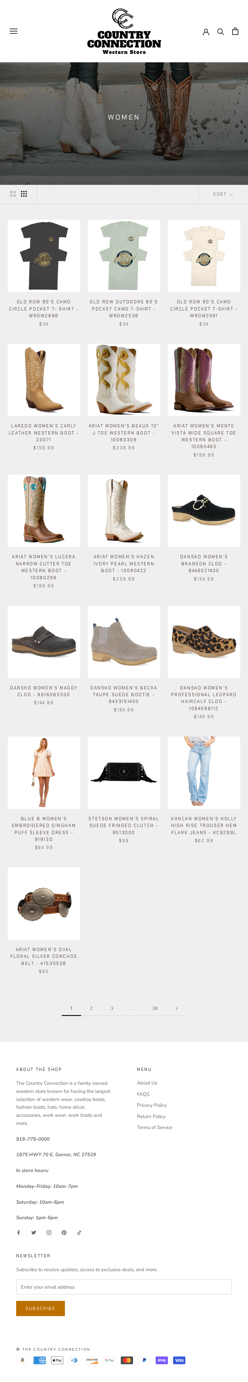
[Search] (220, 31)
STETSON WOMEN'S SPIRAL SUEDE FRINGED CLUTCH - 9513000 (123, 825)
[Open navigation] (13, 31)
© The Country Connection (53, 1349)
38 (155, 1008)
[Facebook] (18, 1232)
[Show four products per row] (24, 194)
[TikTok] (79, 1232)
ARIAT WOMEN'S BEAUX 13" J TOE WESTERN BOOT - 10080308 (124, 433)
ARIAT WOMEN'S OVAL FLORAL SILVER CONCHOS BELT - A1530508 (44, 956)
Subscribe (41, 1308)
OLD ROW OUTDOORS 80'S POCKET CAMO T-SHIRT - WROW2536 (124, 309)
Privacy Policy (152, 1105)
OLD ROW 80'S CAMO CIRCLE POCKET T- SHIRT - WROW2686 (43, 309)
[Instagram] (48, 1232)
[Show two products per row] (13, 194)
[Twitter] (33, 1232)
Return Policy (151, 1116)
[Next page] (177, 1008)
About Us (147, 1083)
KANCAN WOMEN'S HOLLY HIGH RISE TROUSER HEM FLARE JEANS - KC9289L (204, 825)
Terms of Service (154, 1127)
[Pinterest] (64, 1232)
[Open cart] (235, 31)
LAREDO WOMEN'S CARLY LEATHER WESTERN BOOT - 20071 (44, 433)
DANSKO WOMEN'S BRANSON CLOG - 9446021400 (204, 563)
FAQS (143, 1094)
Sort (221, 194)
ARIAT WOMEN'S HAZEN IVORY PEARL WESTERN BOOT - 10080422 (124, 563)
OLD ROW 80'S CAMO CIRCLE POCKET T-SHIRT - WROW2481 (204, 309)
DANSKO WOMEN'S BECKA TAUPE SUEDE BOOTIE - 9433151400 (124, 695)
